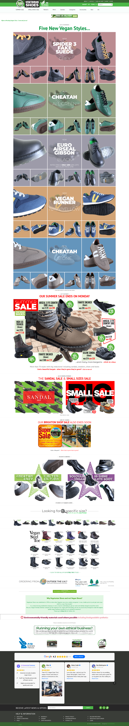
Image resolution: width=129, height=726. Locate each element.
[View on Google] (43, 666)
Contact (91, 1)
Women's (46, 9)
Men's (54, 9)
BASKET (84, 4)
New (92, 9)
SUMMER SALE (20, 9)
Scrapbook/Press (70, 718)
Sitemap (43, 718)
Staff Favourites (46, 720)
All (98, 9)
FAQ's (18, 720)
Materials (44, 716)
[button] (14, 683)
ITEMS (93, 4)
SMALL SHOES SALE (33, 9)
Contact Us (68, 720)
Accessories (83, 9)
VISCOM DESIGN (111, 723)
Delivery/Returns (95, 716)
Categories (72, 9)
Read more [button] (45, 678)
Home (106, 1)
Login (111, 1)
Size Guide (20, 716)
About (86, 1)
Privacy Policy (69, 716)
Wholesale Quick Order (97, 718)
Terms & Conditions (22, 718)
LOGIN (91, 720)
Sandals (62, 9)
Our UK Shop (99, 1)
